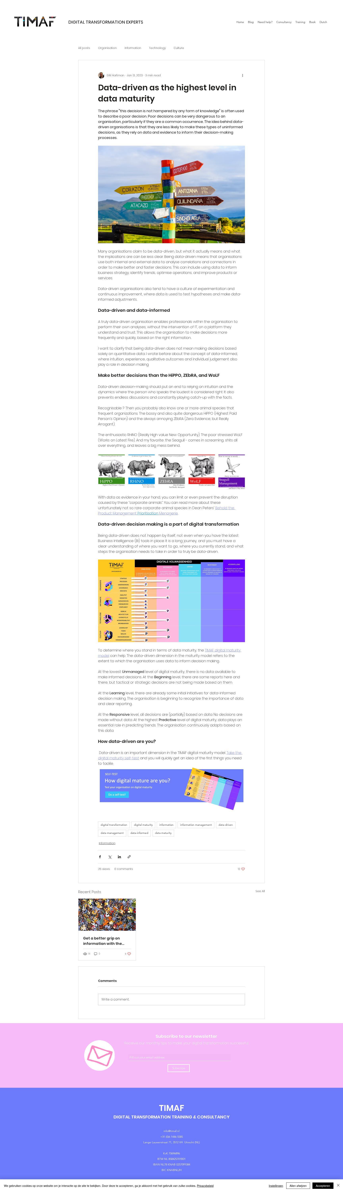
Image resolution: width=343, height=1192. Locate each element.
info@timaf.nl (171, 1131)
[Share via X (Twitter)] (110, 857)
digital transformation (114, 825)
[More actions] (242, 75)
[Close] (338, 1185)
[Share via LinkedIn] (119, 857)
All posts (84, 48)
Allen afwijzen (298, 1186)
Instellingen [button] (276, 1186)
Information (133, 48)
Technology (157, 48)
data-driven (226, 825)
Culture (179, 48)
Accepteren (323, 1186)
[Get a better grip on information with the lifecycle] (107, 915)
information (166, 825)
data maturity (163, 833)
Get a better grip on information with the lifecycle (102, 941)
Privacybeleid (205, 1186)
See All (260, 891)
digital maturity (143, 825)
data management (112, 833)
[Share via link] (129, 857)
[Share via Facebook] (100, 857)
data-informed (139, 833)
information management (196, 825)
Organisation (107, 48)
